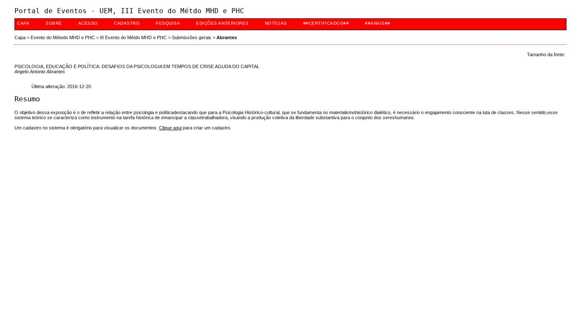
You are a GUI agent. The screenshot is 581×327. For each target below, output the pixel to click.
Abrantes (226, 37)
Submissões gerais (191, 37)
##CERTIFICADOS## (326, 23)
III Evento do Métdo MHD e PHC (133, 37)
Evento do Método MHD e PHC (63, 37)
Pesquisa (168, 23)
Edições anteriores (222, 23)
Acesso (88, 23)
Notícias (276, 23)
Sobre (54, 23)
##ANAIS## (377, 23)
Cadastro (127, 23)
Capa (23, 23)
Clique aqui (170, 127)
